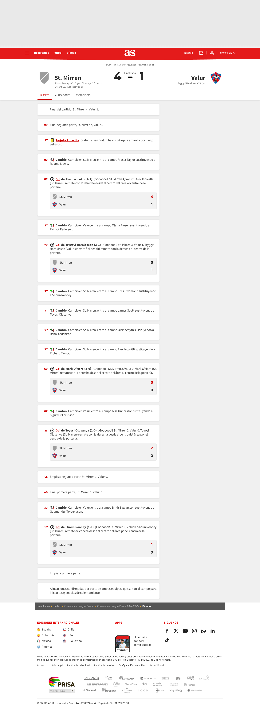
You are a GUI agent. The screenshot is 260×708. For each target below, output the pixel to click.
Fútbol (58, 52)
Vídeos (71, 52)
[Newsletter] (201, 53)
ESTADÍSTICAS (83, 95)
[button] (62, 691)
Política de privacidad (78, 665)
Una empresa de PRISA (61, 682)
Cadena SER (165, 678)
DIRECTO (44, 95)
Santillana (126, 678)
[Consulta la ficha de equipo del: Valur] (54, 204)
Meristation (176, 690)
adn (190, 678)
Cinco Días (129, 684)
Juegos (188, 52)
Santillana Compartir (147, 678)
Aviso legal (57, 665)
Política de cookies (104, 665)
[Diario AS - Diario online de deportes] (130, 53)
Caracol (204, 678)
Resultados (41, 52)
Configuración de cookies (132, 665)
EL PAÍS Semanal (157, 684)
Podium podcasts (109, 690)
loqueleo (159, 690)
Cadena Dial (144, 684)
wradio (117, 684)
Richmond (202, 684)
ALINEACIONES (62, 95)
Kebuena (187, 684)
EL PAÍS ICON (126, 690)
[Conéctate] (212, 53)
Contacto (42, 665)
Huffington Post (97, 684)
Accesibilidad (157, 665)
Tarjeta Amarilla (67, 140)
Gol (58, 179)
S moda (143, 690)
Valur (62, 204)
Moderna (89, 690)
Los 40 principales (108, 678)
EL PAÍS (91, 678)
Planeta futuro (171, 684)
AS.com (178, 678)
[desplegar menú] (27, 53)
